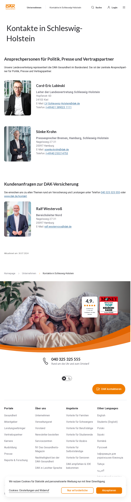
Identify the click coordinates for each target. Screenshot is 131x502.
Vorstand (40, 428)
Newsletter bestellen (47, 434)
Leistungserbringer (14, 428)
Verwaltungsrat (43, 421)
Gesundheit (10, 415)
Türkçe (100, 464)
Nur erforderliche (77, 490)
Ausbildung (10, 447)
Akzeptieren (109, 490)
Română (101, 441)
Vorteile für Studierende (79, 434)
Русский (102, 447)
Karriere (8, 441)
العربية (100, 470)
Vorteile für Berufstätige (79, 428)
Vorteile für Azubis (76, 441)
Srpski (100, 434)
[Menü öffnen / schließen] (124, 7)
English (101, 415)
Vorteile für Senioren (77, 457)
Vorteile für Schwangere (79, 421)
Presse (8, 453)
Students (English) (107, 421)
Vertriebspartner (13, 434)
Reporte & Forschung (16, 460)
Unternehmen (42, 415)
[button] (10, 7)
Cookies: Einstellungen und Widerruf (29, 490)
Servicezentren (43, 441)
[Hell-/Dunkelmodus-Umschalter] (67, 378)
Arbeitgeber (10, 421)
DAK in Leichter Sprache (48, 467)
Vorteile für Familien (77, 415)
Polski (100, 428)
